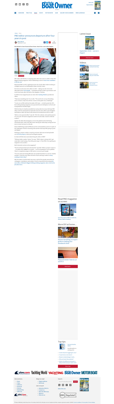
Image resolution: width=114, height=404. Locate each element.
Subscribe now (62, 388)
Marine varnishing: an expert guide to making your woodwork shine (68, 241)
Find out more (89, 57)
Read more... (68, 266)
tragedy (26, 90)
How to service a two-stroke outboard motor (93, 84)
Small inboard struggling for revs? (67, 352)
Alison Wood (21, 41)
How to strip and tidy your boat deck (94, 74)
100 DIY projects (21, 134)
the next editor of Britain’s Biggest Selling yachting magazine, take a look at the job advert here (34, 163)
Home (16, 33)
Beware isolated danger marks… (67, 357)
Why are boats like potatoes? (66, 359)
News (20, 33)
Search (75, 381)
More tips (68, 366)
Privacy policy (85, 402)
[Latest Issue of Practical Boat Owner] (98, 5)
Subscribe (91, 2)
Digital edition (89, 4)
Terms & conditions (77, 402)
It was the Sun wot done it (65, 355)
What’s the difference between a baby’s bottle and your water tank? (67, 362)
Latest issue (85, 34)
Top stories (21, 75)
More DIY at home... (67, 224)
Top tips (62, 341)
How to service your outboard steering (94, 66)
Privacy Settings (91, 402)
